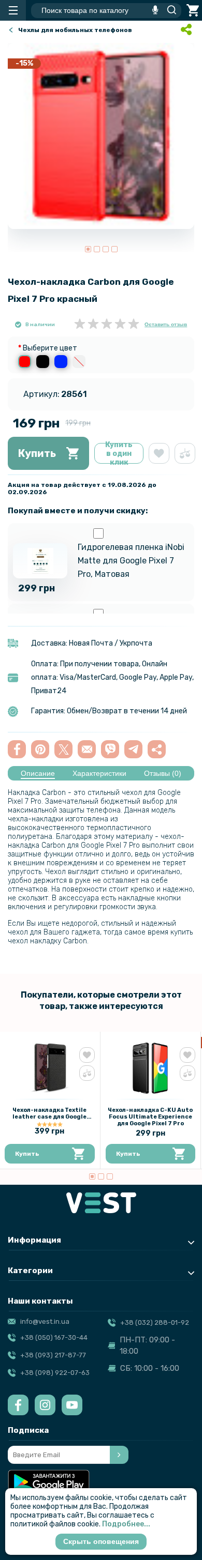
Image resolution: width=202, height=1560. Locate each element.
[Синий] (60, 361)
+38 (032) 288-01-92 (154, 1322)
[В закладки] (159, 453)
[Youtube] (72, 1405)
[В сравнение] (185, 453)
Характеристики (99, 773)
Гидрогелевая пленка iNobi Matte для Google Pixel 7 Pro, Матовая (131, 560)
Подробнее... (126, 1524)
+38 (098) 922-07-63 (55, 1373)
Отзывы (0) (162, 773)
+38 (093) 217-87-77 (53, 1355)
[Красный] (24, 361)
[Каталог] (13, 10)
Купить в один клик (119, 453)
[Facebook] (18, 1405)
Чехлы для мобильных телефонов (75, 30)
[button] (88, 249)
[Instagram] (45, 1405)
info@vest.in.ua (44, 1321)
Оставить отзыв (166, 324)
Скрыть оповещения (101, 1541)
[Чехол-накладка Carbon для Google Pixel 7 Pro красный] (101, 136)
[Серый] (79, 361)
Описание (38, 773)
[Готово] (119, 1455)
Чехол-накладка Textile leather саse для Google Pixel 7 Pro (49, 1117)
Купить (37, 453)
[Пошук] (168, 10)
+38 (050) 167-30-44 (54, 1337)
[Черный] (42, 361)
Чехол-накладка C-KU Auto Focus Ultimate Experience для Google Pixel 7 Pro (150, 1117)
